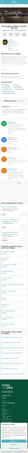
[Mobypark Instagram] (11, 391)
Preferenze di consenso (7, 419)
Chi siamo (4, 405)
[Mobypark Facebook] (3, 391)
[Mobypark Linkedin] (9, 391)
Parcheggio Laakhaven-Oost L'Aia (11, 219)
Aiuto (3, 408)
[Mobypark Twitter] (6, 391)
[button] (2, 15)
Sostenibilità (4, 413)
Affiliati (3, 414)
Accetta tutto (14, 441)
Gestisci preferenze (14, 448)
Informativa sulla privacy (7, 451)
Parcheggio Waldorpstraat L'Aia (10, 232)
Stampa (4, 411)
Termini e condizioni (17, 451)
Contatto (24, 451)
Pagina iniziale (4, 5)
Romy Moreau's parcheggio (9, 206)
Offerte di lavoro (5, 410)
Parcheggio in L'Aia (13, 5)
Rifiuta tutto (14, 444)
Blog (3, 406)
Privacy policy (5, 417)
